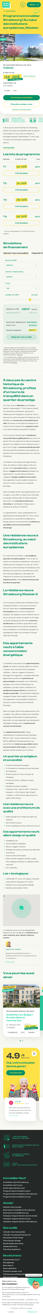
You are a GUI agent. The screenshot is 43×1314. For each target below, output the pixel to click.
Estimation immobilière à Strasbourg (19, 1210)
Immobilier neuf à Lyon (12, 1185)
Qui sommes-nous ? (11, 1260)
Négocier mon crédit (21, 337)
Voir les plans (21, 173)
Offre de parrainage (12, 1241)
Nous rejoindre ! (9, 1268)
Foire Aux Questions (11, 1249)
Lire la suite (8, 148)
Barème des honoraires (13, 1243)
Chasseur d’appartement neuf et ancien (20, 1216)
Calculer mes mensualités (14, 1232)
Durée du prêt (12, 294)
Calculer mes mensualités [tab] (15, 253)
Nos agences (8, 1263)
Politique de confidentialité (14, 1274)
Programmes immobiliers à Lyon (17, 1197)
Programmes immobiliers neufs (16, 1191)
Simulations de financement (21, 109)
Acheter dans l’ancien (12, 1207)
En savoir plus (10, 962)
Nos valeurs (8, 1265)
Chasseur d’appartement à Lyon (17, 1219)
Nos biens (10, 11)
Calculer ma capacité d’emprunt (17, 1235)
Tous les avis (15, 1073)
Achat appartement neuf (14, 1188)
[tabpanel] (21, 312)
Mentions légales (10, 1277)
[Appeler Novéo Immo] (22, 4)
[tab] (19, 58)
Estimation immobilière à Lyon (16, 1213)
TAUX (7, 283)
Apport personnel (14, 271)
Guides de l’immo (10, 1246)
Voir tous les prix (29, 76)
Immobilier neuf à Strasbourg (15, 1182)
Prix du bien (11, 260)
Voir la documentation (21, 98)
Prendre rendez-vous (21, 104)
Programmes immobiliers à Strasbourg (20, 1194)
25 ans (34, 294)
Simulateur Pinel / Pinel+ (13, 1238)
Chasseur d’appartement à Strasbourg (20, 1222)
